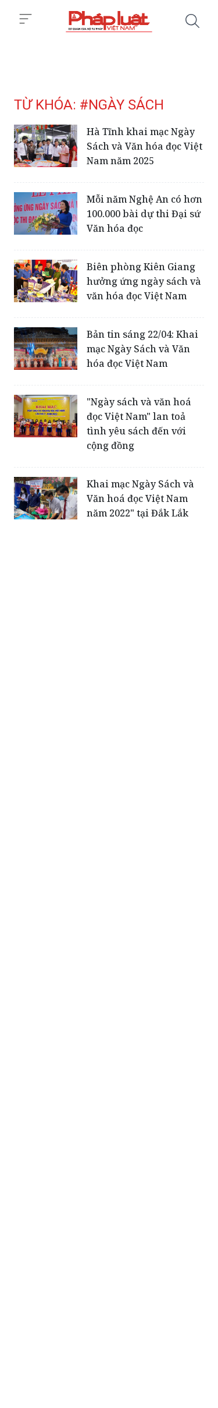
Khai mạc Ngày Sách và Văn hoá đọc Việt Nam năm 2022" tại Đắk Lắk (140, 498)
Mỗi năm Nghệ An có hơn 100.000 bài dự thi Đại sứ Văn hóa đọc (144, 214)
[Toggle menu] (26, 19)
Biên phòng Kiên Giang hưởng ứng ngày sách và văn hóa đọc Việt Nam (144, 281)
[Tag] (109, 21)
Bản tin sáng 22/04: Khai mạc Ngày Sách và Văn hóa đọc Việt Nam (142, 349)
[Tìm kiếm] (192, 21)
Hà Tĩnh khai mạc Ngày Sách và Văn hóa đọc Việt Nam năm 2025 (144, 146)
